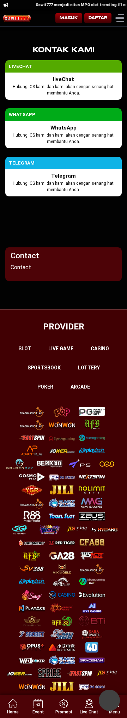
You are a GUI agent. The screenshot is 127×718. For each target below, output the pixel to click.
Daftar (98, 18)
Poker (45, 387)
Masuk (69, 18)
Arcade (80, 387)
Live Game (60, 348)
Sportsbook (44, 368)
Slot (24, 348)
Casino (100, 348)
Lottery (89, 368)
